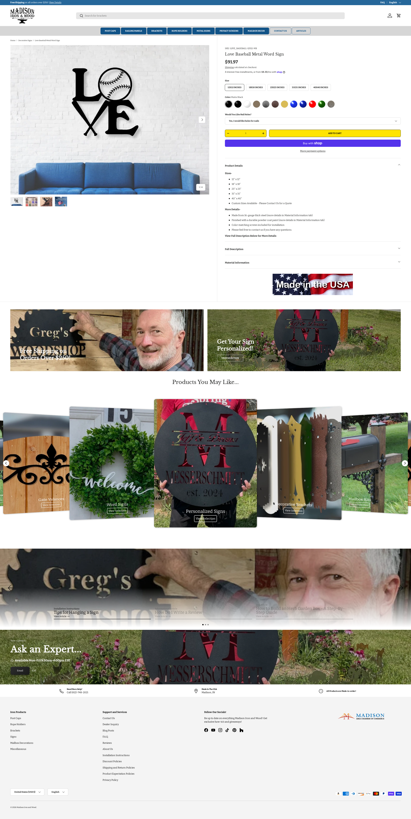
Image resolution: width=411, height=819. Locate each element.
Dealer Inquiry (111, 724)
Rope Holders (179, 31)
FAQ (382, 2)
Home (12, 40)
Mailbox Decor (256, 31)
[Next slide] (405, 463)
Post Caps (110, 31)
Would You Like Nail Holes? (238, 114)
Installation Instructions (116, 755)
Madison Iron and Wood (26, 807)
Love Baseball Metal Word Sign (47, 40)
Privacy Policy (110, 780)
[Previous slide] (6, 463)
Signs (13, 736)
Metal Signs (203, 31)
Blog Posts (108, 730)
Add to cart (334, 133)
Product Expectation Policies (118, 773)
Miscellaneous (18, 749)
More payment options (312, 151)
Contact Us (280, 31)
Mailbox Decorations (21, 742)
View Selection (230, 358)
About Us (108, 749)
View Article (60, 616)
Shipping (229, 67)
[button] (203, 624)
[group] (205, 588)
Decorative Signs (25, 40)
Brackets (156, 31)
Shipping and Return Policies (119, 767)
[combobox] (210, 15)
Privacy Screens (229, 31)
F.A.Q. (105, 736)
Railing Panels (133, 31)
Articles (301, 31)
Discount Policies (112, 761)
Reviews (107, 742)
